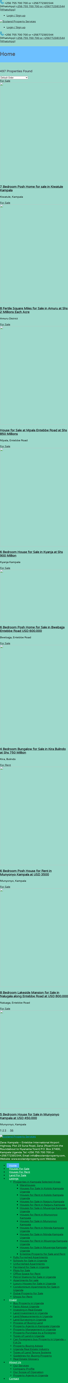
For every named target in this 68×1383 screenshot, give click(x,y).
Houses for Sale (19, 1168)
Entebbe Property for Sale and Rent (42, 1254)
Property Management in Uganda (34, 1329)
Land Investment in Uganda (30, 1313)
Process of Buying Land (28, 1323)
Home (13, 1165)
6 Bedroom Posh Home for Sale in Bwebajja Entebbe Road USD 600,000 (32, 629)
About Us (15, 1362)
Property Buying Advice (28, 1346)
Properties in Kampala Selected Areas (37, 1182)
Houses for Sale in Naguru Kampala (42, 1201)
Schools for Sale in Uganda (30, 1260)
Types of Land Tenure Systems (32, 1352)
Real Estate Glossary (26, 1359)
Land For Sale (17, 1175)
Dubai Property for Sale (28, 1293)
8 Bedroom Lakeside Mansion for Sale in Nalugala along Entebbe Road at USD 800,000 (34, 994)
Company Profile (23, 1369)
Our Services (21, 1365)
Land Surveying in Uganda (29, 1319)
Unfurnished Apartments (29, 1264)
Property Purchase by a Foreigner (34, 1332)
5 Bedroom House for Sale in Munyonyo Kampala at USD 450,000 (29, 1116)
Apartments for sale (25, 1280)
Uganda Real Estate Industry (31, 1349)
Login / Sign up (16, 15)
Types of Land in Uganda (28, 1336)
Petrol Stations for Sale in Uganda (34, 1277)
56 (11, 1130)
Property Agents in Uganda (30, 1375)
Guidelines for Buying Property (32, 1355)
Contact (14, 1378)
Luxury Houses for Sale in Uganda (34, 1283)
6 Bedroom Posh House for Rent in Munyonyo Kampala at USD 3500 (26, 872)
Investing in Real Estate (27, 1309)
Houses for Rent (19, 1172)
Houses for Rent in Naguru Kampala (42, 1204)
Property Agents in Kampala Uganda (36, 1326)
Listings (13, 1178)
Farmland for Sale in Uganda (31, 1267)
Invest (13, 1300)
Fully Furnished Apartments (30, 1257)
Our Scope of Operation (28, 1372)
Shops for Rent (22, 1296)
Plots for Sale (21, 1270)
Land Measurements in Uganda (32, 1316)
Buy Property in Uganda (28, 1303)
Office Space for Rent (26, 1273)
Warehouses (27, 1185)
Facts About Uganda (26, 1306)
